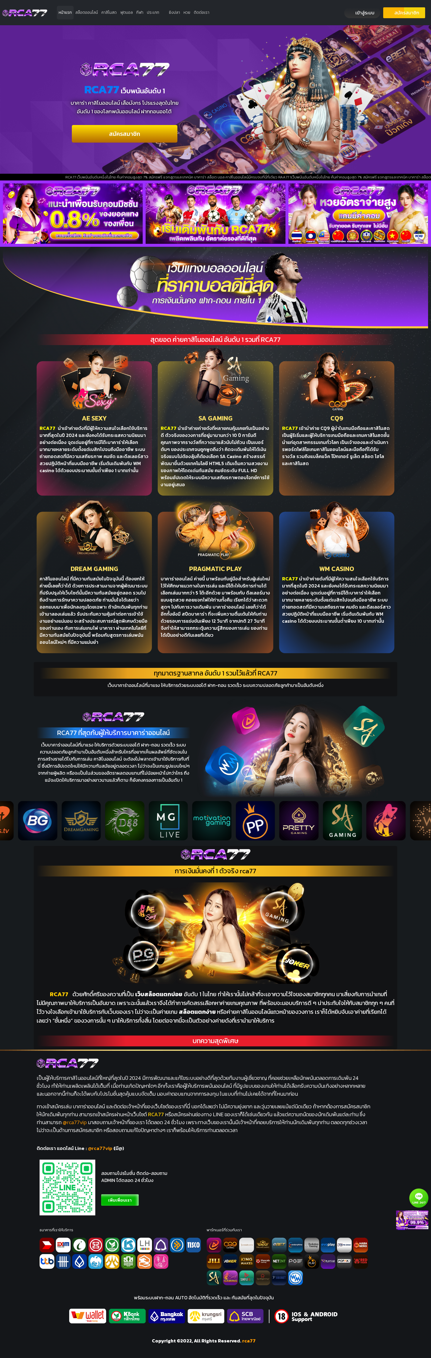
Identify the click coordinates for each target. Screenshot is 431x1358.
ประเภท (153, 12)
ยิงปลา (174, 12)
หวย (187, 12)
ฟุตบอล (126, 12)
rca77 (249, 1340)
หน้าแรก (65, 12)
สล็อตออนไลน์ (86, 12)
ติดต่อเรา (201, 12)
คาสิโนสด (109, 12)
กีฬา (139, 12)
